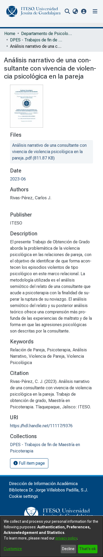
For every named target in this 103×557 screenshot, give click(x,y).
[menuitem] (75, 11)
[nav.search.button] (67, 11)
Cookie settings (23, 496)
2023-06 (18, 179)
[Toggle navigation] (95, 11)
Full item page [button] (31, 463)
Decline (68, 549)
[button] (84, 11)
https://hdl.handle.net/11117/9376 (41, 425)
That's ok (87, 549)
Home (9, 33)
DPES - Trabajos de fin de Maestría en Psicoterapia (36, 39)
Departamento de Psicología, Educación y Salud (47, 33)
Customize (13, 549)
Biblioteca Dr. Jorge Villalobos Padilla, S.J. (48, 490)
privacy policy (66, 538)
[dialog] (51, 536)
